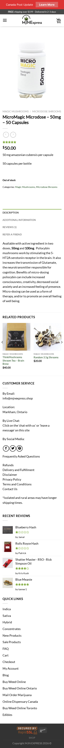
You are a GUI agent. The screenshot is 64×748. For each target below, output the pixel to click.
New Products (12, 635)
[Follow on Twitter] (13, 448)
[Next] (61, 349)
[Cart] (58, 20)
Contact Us (10, 489)
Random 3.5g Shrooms (46, 357)
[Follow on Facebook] (6, 448)
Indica (7, 609)
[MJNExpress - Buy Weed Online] (32, 20)
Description (11, 212)
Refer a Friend (12, 234)
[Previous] (2, 349)
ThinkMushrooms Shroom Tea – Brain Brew (13, 360)
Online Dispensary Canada (20, 701)
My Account (11, 668)
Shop (32, 737)
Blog (6, 675)
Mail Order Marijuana (17, 695)
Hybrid (7, 622)
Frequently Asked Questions (21, 456)
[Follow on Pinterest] (19, 448)
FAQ (6, 648)
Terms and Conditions (17, 484)
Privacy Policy (12, 479)
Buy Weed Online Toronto (20, 708)
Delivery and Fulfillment (18, 470)
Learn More (47, 4)
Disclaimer (10, 474)
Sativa (7, 616)
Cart (6, 655)
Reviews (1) (10, 227)
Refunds (8, 465)
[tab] (32, 212)
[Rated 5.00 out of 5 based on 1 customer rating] (32, 142)
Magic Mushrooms (16, 111)
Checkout (9, 662)
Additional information (19, 219)
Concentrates (12, 629)
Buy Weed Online (14, 682)
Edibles (7, 715)
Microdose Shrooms (46, 111)
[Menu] (5, 20)
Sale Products (12, 642)
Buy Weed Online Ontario (20, 688)
